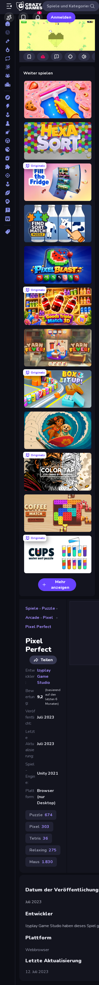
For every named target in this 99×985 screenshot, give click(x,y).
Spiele (31, 608)
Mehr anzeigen (60, 584)
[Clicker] (7, 132)
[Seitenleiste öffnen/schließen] (9, 6)
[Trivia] (7, 210)
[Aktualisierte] (7, 58)
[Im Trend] (7, 49)
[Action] (7, 106)
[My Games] (23, 17)
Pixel (48, 617)
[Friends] (9, 17)
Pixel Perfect (38, 627)
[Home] (7, 23)
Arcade (32, 617)
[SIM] (7, 184)
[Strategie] (7, 201)
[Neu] (7, 41)
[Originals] (7, 67)
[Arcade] (7, 114)
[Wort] (7, 218)
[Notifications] (37, 17)
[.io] (7, 149)
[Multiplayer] (7, 75)
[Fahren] (7, 140)
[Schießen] (7, 175)
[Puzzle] (7, 166)
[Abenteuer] (7, 97)
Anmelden (61, 17)
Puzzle (48, 608)
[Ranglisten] (7, 84)
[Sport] (7, 192)
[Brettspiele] (7, 123)
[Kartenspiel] (7, 158)
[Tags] (7, 231)
